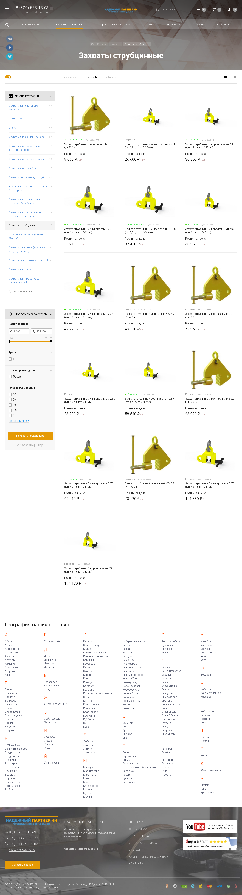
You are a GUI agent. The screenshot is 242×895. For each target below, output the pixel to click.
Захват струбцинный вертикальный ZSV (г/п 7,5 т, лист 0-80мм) (88, 570)
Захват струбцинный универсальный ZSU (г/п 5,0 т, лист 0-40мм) (89, 485)
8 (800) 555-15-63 (32, 7)
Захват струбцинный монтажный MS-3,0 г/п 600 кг (209, 315)
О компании (138, 829)
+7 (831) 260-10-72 (23, 838)
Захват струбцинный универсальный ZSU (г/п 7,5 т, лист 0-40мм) (210, 485)
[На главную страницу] (121, 9)
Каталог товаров (141, 836)
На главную (137, 822)
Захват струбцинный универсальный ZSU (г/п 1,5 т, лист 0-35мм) (150, 230)
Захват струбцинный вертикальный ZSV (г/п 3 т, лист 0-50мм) (209, 230)
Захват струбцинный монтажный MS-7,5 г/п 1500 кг (149, 485)
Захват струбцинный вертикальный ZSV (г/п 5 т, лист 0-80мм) (149, 400)
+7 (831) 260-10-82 (23, 844)
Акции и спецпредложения (149, 856)
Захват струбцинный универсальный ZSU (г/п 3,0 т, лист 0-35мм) (89, 315)
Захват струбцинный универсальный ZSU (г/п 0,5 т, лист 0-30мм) (89, 230)
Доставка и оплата (143, 842)
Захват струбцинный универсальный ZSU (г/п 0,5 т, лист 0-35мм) (150, 146)
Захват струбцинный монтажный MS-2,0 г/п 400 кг (149, 315)
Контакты (136, 863)
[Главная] (92, 44)
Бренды (134, 849)
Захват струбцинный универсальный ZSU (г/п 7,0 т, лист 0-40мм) (89, 400)
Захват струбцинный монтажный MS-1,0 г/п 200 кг (88, 146)
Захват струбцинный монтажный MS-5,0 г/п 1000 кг (209, 400)
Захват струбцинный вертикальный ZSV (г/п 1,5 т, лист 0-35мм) (209, 146)
